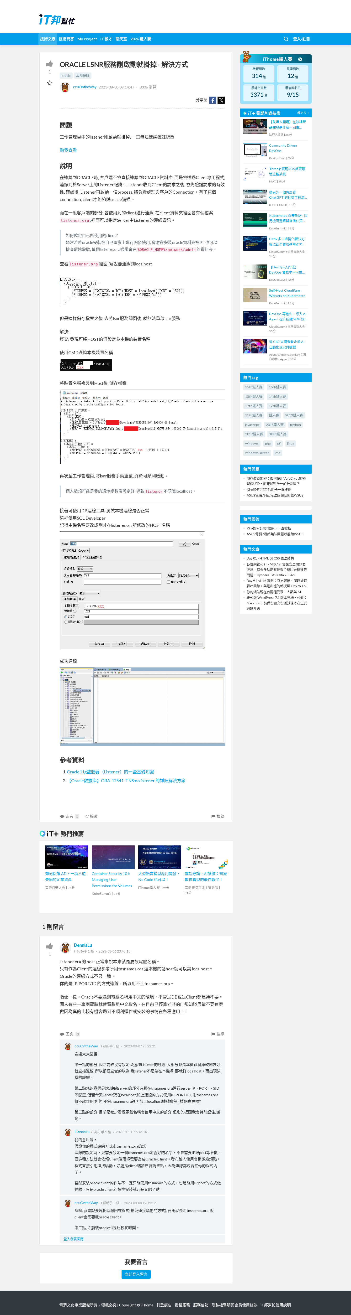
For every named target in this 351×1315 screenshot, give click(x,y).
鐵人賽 (274, 415)
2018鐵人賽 (275, 425)
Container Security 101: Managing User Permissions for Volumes (112, 879)
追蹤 (94, 816)
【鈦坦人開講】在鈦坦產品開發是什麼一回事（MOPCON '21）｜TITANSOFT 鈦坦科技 (287, 125)
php (268, 443)
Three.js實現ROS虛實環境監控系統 (287, 171)
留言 (72, 816)
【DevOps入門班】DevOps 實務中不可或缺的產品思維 (287, 270)
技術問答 (66, 38)
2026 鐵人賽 (140, 38)
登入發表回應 (74, 1239)
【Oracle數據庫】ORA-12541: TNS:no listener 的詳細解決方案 (126, 780)
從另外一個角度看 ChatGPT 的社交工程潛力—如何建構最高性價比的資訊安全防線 (287, 195)
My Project (87, 38)
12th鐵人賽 (277, 406)
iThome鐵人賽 (278, 59)
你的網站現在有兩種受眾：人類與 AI (274, 592)
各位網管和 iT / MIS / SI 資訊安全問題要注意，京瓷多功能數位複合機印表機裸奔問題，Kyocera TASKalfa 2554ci (277, 569)
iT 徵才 (106, 38)
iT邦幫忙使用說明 (276, 1305)
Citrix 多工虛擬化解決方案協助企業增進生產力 (287, 241)
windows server (257, 453)
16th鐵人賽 (277, 387)
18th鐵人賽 (278, 434)
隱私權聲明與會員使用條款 (234, 1305)
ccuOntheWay (84, 86)
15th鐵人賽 (253, 387)
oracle (66, 75)
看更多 (302, 113)
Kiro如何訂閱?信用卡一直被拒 (269, 489)
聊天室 (121, 38)
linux (290, 443)
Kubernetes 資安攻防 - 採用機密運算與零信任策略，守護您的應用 (288, 218)
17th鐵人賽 (253, 406)
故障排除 (83, 75)
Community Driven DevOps (283, 148)
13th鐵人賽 (253, 396)
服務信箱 (200, 1305)
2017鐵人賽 (254, 434)
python (295, 425)
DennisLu (83, 945)
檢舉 (220, 816)
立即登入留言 (136, 1274)
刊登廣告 (164, 1305)
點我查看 (68, 150)
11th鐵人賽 (253, 415)
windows (252, 443)
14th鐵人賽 (277, 396)
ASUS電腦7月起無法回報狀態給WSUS (275, 495)
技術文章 (47, 38)
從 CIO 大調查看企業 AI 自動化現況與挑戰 (287, 344)
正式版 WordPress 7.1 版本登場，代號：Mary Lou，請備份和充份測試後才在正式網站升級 (277, 602)
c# (279, 443)
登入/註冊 (301, 38)
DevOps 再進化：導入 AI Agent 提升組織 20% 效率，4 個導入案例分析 (288, 317)
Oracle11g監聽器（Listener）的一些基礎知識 (110, 771)
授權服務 (182, 1305)
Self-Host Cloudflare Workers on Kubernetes (287, 293)
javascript (252, 425)
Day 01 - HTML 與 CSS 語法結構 (270, 558)
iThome (147, 1305)
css (277, 453)
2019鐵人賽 (294, 415)
